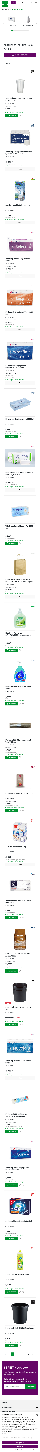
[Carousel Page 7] (24, 30)
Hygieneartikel (12, 25)
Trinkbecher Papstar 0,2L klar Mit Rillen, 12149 (18, 99)
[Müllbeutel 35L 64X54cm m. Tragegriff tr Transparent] (20, 1099)
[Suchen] (19, 2)
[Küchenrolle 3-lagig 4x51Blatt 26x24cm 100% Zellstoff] (20, 351)
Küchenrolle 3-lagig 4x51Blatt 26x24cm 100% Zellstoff (17, 367)
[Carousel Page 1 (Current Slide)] (12, 30)
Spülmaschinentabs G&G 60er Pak (18, 1221)
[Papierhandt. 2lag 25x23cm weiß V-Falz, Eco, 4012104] (20, 457)
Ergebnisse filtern (21, 55)
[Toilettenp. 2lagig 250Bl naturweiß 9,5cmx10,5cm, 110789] (20, 137)
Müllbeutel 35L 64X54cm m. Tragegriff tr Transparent (16, 1115)
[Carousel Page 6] (22, 30)
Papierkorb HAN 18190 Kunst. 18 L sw (19, 1008)
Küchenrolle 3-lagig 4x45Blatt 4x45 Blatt (19, 313)
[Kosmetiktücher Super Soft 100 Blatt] (20, 404)
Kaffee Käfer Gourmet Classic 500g (19, 793)
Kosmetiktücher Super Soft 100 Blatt (19, 419)
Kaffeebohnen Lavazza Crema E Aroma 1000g (17, 955)
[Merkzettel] (23, 2)
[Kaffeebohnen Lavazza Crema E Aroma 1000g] (20, 939)
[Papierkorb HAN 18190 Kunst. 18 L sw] (20, 992)
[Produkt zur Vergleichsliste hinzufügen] (23, 115)
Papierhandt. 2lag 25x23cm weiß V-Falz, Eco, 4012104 (19, 474)
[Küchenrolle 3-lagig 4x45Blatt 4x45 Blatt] (20, 297)
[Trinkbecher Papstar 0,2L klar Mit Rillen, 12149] (20, 83)
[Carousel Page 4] (18, 30)
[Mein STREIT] (13, 2)
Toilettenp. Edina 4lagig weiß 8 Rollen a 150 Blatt (17, 1169)
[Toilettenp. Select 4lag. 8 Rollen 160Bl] (20, 244)
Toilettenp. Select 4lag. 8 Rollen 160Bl (17, 260)
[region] (20, 24)
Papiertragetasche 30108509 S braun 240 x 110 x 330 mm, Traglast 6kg (19, 580)
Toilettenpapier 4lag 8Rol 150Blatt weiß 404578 (18, 901)
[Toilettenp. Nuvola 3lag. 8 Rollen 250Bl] (20, 1046)
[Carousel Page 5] (20, 30)
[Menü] (36, 2)
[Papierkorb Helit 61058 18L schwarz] (20, 1313)
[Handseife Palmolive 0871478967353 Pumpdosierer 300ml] (20, 618)
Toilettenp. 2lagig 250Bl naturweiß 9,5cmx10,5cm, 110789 (18, 153)
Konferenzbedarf (28, 25)
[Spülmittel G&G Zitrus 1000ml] (20, 1259)
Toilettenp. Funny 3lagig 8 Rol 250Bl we (19, 527)
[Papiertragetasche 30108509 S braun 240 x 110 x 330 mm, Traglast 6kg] (20, 564)
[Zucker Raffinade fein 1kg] (20, 832)
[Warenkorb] (32, 2)
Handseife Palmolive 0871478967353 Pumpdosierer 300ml (17, 634)
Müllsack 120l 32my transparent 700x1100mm (18, 741)
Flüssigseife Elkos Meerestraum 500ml (18, 687)
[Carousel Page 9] (28, 30)
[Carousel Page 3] (16, 30)
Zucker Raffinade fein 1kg (15, 847)
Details (20, 169)
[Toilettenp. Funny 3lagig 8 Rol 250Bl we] (20, 511)
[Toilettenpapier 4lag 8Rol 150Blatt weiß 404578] (20, 885)
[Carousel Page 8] (26, 30)
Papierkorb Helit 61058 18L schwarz (19, 1328)
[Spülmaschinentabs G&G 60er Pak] (20, 1206)
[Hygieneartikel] (12, 19)
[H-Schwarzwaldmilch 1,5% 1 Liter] (20, 190)
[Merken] (19, 115)
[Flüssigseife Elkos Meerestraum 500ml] (20, 671)
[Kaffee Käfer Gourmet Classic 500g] (20, 778)
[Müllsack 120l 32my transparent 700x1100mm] (20, 725)
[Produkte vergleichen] (27, 2)
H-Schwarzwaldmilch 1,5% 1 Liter (18, 205)
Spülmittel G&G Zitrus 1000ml (17, 1275)
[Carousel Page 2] (14, 30)
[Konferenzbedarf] (28, 19)
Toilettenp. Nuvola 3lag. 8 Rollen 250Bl (18, 1062)
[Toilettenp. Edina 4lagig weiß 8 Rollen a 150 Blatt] (20, 1153)
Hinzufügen (12, 115)
